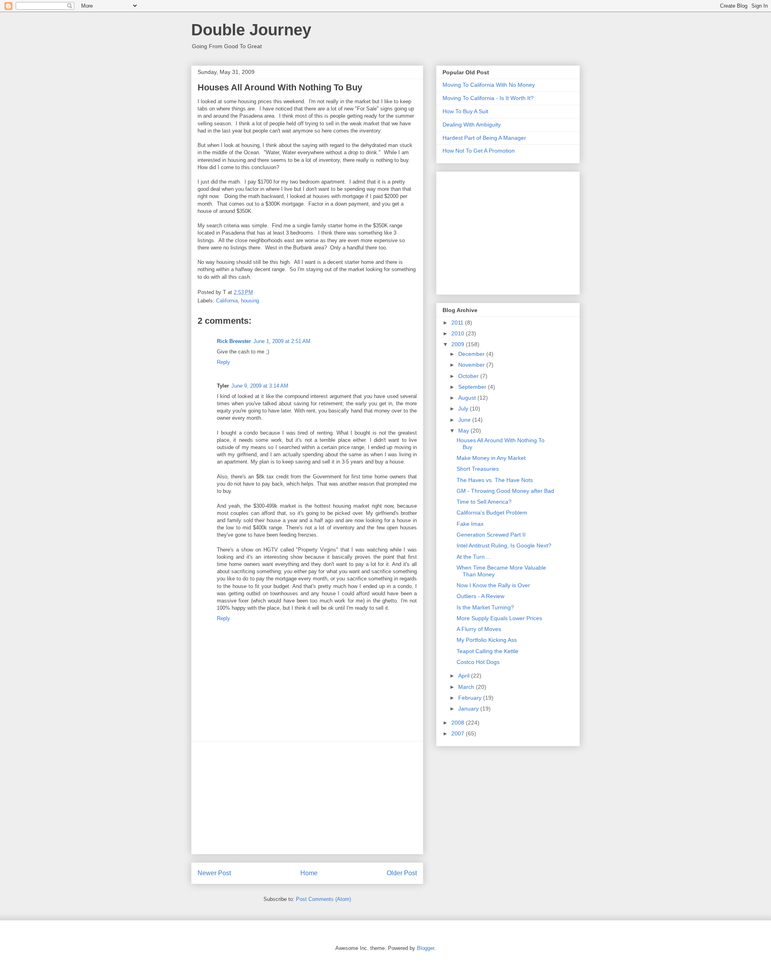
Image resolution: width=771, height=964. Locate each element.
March (467, 687)
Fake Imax (470, 524)
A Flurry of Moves (479, 629)
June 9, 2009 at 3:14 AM (259, 386)
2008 (458, 722)
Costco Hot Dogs (478, 662)
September (473, 387)
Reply (223, 362)
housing (250, 301)
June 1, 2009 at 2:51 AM (281, 341)
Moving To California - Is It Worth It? (488, 98)
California (227, 301)
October (469, 376)
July (464, 408)
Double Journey (251, 30)
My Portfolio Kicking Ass (487, 640)
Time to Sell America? (484, 501)
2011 (458, 322)
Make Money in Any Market (491, 458)
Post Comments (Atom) (323, 899)
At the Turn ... (474, 556)
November (472, 365)
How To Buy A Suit (465, 111)
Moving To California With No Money (489, 85)
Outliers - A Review (480, 596)
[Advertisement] (307, 798)
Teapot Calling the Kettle (487, 651)
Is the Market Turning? (485, 607)
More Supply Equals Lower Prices (499, 618)
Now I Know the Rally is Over (493, 585)
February (470, 697)
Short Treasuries (478, 469)
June (465, 420)
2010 (458, 333)
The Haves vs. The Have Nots (495, 480)
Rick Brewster (234, 341)
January (469, 708)
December (472, 354)
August (467, 397)
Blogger (425, 948)
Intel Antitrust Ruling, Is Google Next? (504, 545)
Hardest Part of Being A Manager (484, 138)
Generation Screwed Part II (491, 534)
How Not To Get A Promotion (479, 150)
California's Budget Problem (492, 512)
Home (309, 873)
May (464, 430)
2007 (458, 733)
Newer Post (214, 873)
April (464, 675)
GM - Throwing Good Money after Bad (505, 491)
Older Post (402, 873)
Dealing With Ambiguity (472, 124)
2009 (458, 344)
